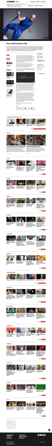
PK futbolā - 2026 (19, 6)
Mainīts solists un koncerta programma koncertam (10, 187)
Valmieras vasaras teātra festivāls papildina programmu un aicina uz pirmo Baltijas (30, 224)
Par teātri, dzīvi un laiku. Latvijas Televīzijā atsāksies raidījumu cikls (20, 224)
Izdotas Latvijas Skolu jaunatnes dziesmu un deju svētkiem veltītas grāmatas (20, 335)
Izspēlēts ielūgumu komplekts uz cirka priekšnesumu (30, 353)
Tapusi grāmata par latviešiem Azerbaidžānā (40, 334)
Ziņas (8, 158)
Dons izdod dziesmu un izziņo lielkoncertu (9, 95)
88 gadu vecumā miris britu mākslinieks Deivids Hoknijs (30, 205)
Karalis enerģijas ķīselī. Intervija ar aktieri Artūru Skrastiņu (20, 296)
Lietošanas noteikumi (10, 442)
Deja (8, 399)
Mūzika (9, 178)
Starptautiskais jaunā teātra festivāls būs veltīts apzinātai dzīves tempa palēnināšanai (40, 224)
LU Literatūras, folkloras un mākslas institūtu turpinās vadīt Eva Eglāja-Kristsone (30, 243)
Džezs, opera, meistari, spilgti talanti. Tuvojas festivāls (40, 187)
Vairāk (32, 128)
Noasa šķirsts (30, 280)
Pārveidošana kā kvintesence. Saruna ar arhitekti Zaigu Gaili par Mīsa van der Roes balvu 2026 (11, 297)
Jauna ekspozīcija (15, 146)
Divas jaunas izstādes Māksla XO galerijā (40, 391)
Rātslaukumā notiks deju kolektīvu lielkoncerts (31, 408)
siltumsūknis (13, 427)
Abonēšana (10, 435)
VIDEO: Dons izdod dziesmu (9, 85)
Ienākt (44, 1)
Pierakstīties (42, 73)
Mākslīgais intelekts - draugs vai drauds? (13, 5)
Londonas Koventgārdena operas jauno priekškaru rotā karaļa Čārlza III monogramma (20, 168)
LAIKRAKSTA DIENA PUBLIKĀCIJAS (14, 117)
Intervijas (9, 287)
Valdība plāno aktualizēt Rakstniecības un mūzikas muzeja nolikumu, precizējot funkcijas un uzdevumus (20, 243)
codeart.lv (11, 444)
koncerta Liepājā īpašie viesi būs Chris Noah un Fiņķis (20, 187)
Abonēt (38, 1)
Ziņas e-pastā (23, 436)
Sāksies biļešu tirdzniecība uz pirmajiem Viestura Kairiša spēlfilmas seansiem (30, 263)
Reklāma (9, 438)
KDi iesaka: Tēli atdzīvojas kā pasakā (10, 167)
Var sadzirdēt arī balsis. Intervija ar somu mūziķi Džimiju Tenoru (40, 296)
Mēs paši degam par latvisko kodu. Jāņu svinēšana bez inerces (20, 409)
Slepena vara (40, 280)
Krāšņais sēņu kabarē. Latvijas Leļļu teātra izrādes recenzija (10, 315)
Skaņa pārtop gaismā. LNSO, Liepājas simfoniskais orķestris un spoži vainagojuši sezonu (40, 316)
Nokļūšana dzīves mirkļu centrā (30, 125)
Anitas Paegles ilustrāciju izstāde (29, 391)
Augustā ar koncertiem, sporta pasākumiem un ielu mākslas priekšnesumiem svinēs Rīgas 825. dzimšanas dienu (40, 169)
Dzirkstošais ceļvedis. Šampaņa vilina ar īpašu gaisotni (30, 371)
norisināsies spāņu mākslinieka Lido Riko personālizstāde (10, 205)
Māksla (9, 196)
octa (14, 424)
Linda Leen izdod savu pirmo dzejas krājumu (30, 334)
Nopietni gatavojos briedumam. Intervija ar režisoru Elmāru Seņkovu (30, 296)
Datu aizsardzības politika (11, 443)
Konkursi (9, 343)
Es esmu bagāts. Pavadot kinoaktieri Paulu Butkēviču (20, 262)
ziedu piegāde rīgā (9, 422)
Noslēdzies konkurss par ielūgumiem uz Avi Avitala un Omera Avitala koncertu (11, 353)
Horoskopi (22, 435)
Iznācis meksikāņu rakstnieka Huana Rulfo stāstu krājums (10, 335)
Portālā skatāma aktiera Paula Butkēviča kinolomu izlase (10, 263)
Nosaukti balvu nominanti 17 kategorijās (10, 223)
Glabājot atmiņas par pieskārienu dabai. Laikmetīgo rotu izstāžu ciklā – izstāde (40, 206)
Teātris (9, 215)
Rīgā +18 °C (32, 5)
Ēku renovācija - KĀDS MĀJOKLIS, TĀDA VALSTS (18, 4)
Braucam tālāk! (10, 280)
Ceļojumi (9, 363)
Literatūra (9, 233)
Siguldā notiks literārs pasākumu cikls (10, 242)
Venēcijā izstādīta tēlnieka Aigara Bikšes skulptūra (20, 205)
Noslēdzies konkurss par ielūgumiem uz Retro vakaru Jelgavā (20, 353)
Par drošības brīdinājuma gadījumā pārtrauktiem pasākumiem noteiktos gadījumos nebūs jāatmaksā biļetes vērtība (31, 169)
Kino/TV (9, 253)
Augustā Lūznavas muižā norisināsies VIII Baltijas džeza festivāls (30, 187)
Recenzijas (9, 306)
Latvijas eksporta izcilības (11, 6)
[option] (26, 25)
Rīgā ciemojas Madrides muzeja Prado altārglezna (11, 373)
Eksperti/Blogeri (11, 272)
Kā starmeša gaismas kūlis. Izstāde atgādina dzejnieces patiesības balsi (41, 244)
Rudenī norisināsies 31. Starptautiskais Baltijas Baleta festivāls (10, 408)
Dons (7, 67)
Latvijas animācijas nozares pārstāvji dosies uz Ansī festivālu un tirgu (40, 263)
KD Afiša (9, 382)
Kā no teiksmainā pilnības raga (10, 125)
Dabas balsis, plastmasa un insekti (40, 125)
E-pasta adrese (39, 69)
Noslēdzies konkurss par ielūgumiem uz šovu (40, 353)
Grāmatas (9, 325)
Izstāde (33, 146)
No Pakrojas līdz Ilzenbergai (39, 371)
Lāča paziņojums (20, 280)
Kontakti (21, 438)
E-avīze (9, 436)
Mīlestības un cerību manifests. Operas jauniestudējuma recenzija (30, 315)
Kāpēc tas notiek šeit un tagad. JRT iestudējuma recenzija (20, 315)
